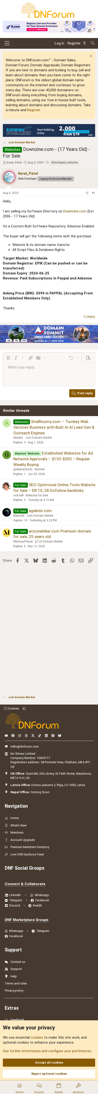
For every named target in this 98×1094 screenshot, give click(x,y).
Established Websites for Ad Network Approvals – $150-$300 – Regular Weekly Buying (53, 459)
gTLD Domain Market (49, 541)
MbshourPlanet (23, 541)
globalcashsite (22, 469)
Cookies (13, 708)
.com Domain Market (38, 437)
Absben (18, 437)
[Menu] (7, 43)
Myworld (18, 515)
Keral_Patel (14, 162)
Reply (91, 316)
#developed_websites (64, 162)
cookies (37, 1037)
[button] (8, 358)
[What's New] (85, 43)
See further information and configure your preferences (47, 1051)
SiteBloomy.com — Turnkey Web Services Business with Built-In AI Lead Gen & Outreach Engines (53, 427)
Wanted (39, 469)
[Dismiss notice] (90, 56)
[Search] (93, 43)
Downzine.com (74, 211)
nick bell (18, 495)
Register (33, 110)
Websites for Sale (37, 495)
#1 (93, 193)
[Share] (87, 193)
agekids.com (40, 510)
